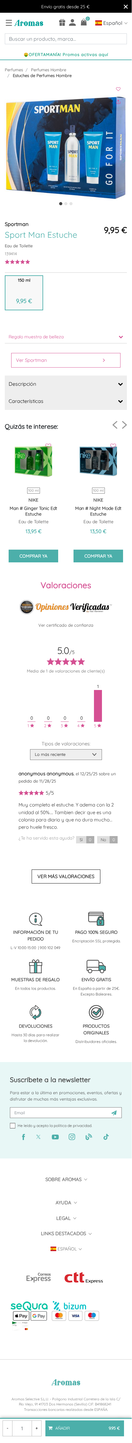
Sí (85, 839)
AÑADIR (87, 1425)
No (108, 839)
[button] (10, 148)
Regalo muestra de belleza (36, 337)
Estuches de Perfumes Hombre (42, 75)
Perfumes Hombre (48, 69)
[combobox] (66, 38)
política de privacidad (72, 1125)
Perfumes (14, 69)
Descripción (22, 384)
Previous (115, 425)
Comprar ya (33, 556)
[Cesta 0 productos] (84, 22)
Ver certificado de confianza (65, 625)
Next (124, 425)
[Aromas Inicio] (28, 22)
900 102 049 (50, 947)
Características (26, 401)
